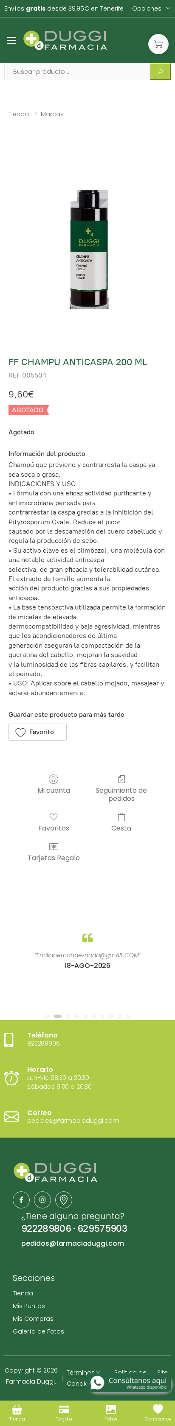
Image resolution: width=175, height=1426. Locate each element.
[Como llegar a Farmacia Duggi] (63, 1199)
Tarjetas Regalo (54, 857)
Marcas (52, 114)
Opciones (146, 8)
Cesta (121, 827)
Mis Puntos (29, 1306)
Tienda (18, 114)
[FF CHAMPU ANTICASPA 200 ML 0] (87, 238)
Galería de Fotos (38, 1331)
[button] (158, 44)
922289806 (46, 1228)
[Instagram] (42, 1199)
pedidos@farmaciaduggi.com (72, 1243)
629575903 (102, 1228)
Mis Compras (33, 1318)
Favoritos (53, 827)
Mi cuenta (53, 790)
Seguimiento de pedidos (121, 794)
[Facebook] (21, 1199)
